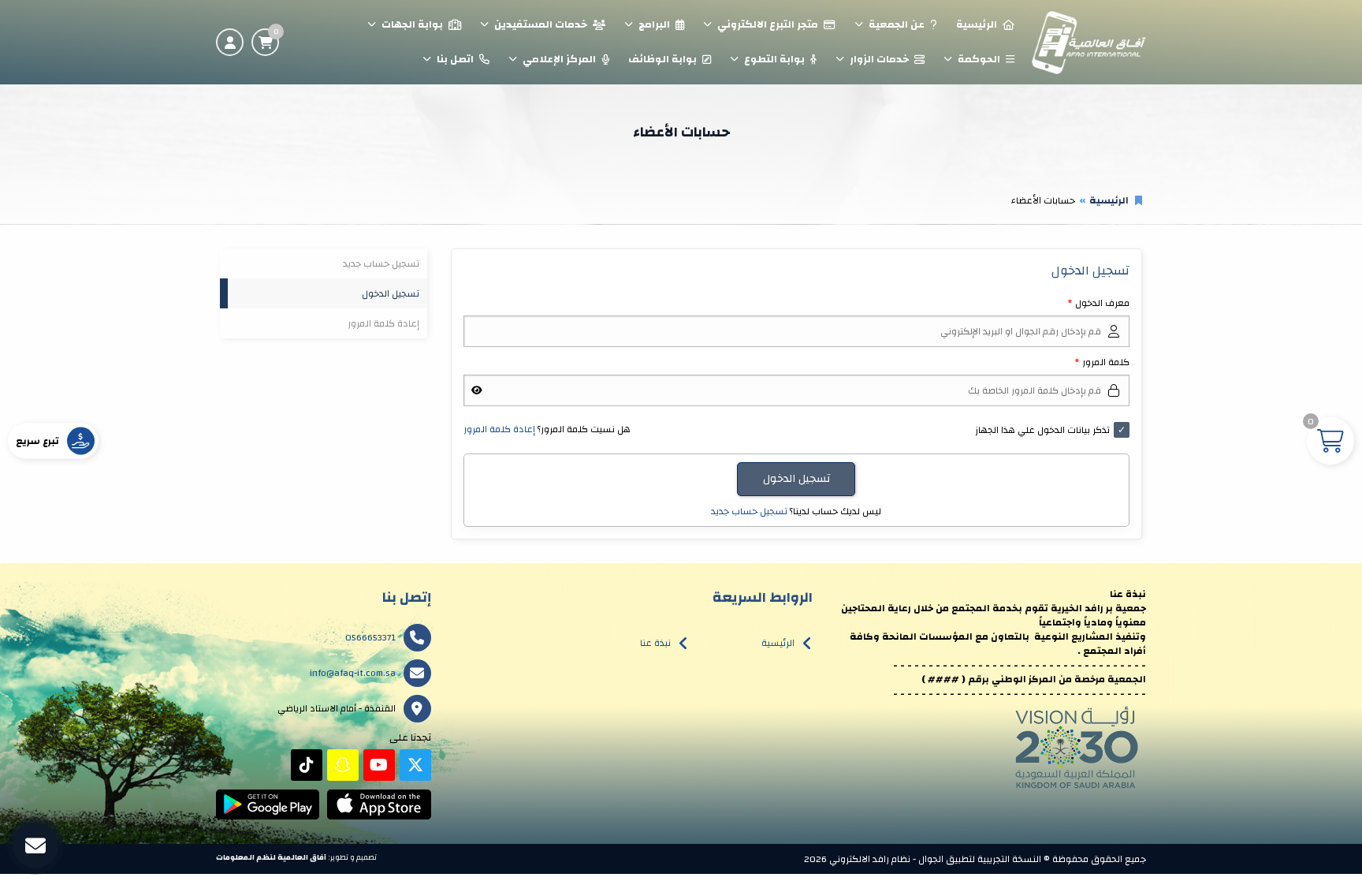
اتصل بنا (455, 59)
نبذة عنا (655, 642)
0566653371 (370, 637)
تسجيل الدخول (390, 293)
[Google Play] (267, 804)
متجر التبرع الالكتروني (767, 24)
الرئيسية (976, 24)
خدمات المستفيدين (540, 24)
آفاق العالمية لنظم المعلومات (271, 857)
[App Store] (378, 804)
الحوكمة (979, 59)
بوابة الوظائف (662, 59)
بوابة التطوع (774, 59)
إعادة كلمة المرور (499, 429)
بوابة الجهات (412, 24)
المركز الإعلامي (559, 59)
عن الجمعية (897, 24)
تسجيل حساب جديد (749, 511)
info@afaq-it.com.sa (353, 672)
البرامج (654, 24)
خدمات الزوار (879, 59)
